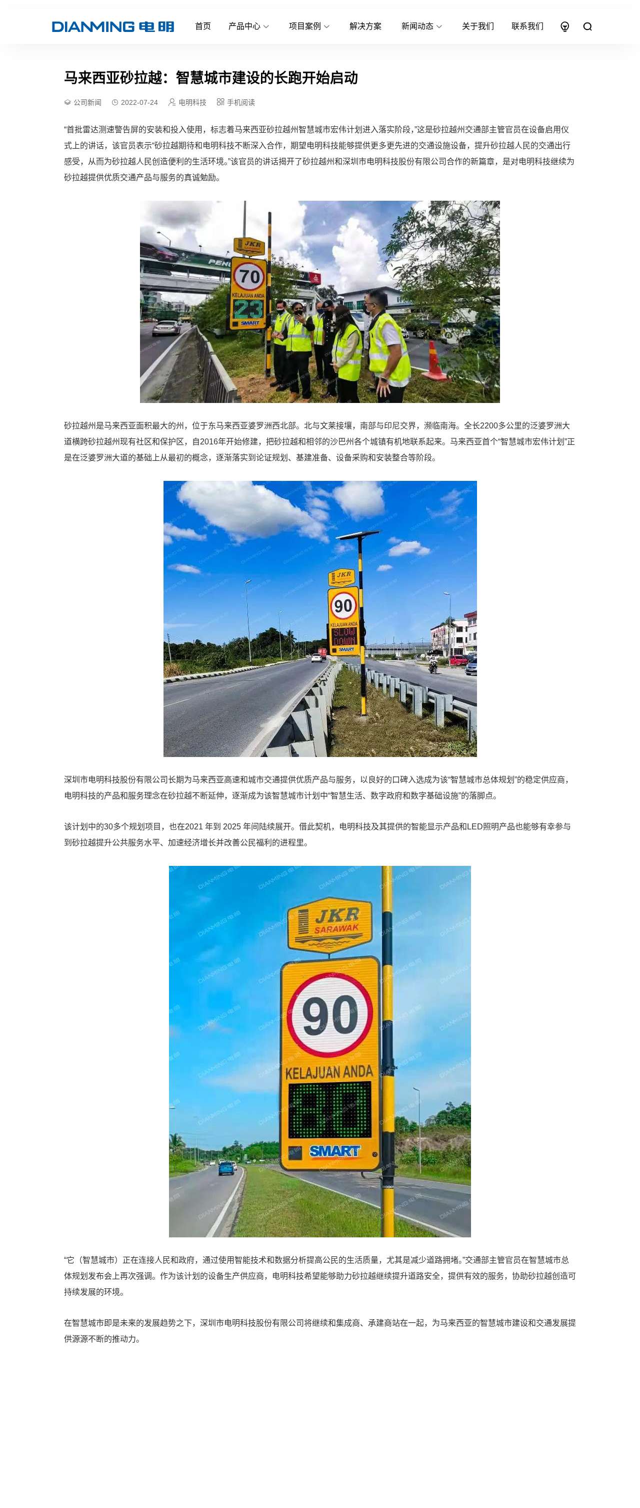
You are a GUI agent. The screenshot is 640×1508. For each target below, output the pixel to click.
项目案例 (305, 26)
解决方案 (366, 26)
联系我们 (528, 26)
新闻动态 (418, 26)
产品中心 (244, 26)
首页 (203, 26)
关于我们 (478, 26)
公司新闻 (88, 102)
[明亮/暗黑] (565, 26)
